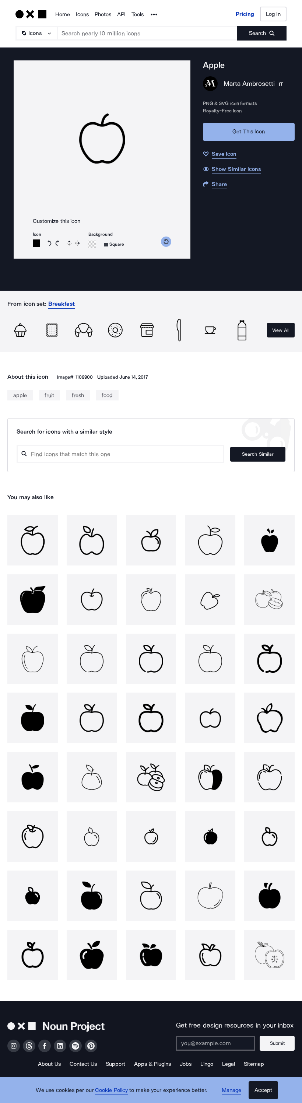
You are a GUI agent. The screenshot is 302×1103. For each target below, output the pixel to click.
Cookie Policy (111, 1090)
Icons (82, 14)
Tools (137, 14)
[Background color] (92, 244)
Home (62, 14)
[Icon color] (36, 243)
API (121, 14)
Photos (103, 14)
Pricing (245, 14)
